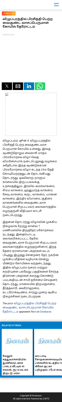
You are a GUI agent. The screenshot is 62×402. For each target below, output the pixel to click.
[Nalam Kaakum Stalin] (31, 135)
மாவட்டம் (9, 13)
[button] (7, 86)
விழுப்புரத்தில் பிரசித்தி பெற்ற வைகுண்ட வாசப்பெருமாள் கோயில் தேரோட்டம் (29, 308)
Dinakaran (45, 312)
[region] (27, 383)
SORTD (46, 398)
